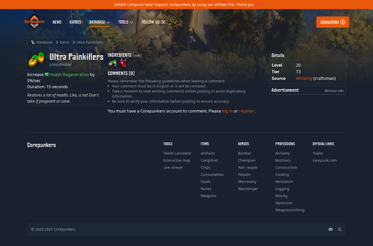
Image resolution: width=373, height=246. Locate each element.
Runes (206, 188)
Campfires (209, 160)
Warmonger (248, 188)
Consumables (212, 174)
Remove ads (334, 90)
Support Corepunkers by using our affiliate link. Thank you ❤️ (206, 4)
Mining (281, 195)
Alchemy (304, 78)
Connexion (329, 22)
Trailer (318, 153)
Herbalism (284, 181)
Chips (205, 167)
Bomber (244, 153)
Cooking (282, 174)
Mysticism (283, 202)
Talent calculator (177, 153)
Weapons (208, 195)
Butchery (283, 160)
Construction (286, 167)
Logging (282, 188)
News (57, 22)
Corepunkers (65, 229)
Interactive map (176, 160)
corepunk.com (325, 160)
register (247, 111)
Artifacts (208, 153)
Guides (75, 22)
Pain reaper (248, 167)
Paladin (244, 174)
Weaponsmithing (289, 209)
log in (228, 111)
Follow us (151, 22)
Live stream (173, 167)
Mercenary (247, 181)
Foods (206, 181)
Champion (247, 160)
